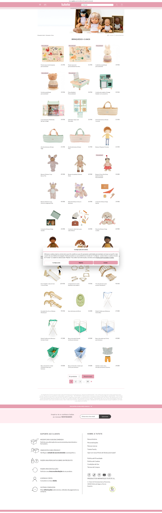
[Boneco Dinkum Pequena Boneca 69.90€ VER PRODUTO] (108, 245)
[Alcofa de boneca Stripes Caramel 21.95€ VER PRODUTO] (108, 108)
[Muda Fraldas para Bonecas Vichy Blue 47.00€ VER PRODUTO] (108, 299)
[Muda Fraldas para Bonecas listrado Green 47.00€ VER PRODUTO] (53, 327)
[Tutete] (69, 5)
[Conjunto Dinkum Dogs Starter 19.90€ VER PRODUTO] (108, 190)
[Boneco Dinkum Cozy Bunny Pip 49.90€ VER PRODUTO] (53, 163)
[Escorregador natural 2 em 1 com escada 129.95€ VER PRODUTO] (53, 272)
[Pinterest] (99, 475)
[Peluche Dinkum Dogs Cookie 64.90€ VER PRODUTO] (108, 217)
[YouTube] (104, 475)
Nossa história (92, 439)
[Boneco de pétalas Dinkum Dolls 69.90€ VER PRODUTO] (80, 163)
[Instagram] (109, 475)
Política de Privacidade (94, 458)
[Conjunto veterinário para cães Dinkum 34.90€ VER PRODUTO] (80, 217)
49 (88, 381)
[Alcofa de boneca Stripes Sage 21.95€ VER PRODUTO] (53, 135)
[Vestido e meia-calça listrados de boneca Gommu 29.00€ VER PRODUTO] (108, 354)
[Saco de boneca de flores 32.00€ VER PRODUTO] (80, 299)
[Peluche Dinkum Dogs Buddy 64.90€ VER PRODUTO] (80, 245)
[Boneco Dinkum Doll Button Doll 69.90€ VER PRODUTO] (53, 245)
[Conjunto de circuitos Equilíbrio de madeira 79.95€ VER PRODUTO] (80, 272)
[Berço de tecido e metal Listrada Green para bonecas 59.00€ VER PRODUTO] (53, 354)
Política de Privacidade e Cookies (105, 257)
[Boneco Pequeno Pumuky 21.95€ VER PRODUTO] (108, 135)
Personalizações (92, 442)
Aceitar (106, 262)
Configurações (56, 262)
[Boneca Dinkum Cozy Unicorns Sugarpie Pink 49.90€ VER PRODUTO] (53, 190)
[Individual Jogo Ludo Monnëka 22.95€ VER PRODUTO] (80, 108)
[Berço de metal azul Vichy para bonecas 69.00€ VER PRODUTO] (108, 327)
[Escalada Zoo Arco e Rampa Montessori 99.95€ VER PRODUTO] (53, 299)
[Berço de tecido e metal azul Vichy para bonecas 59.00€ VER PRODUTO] (80, 354)
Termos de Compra (93, 467)
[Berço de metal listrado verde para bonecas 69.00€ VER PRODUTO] (80, 327)
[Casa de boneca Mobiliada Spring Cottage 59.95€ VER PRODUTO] (53, 108)
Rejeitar (81, 262)
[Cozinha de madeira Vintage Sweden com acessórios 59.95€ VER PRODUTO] (108, 81)
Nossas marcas (92, 446)
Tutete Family (92, 449)
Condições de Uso (93, 464)
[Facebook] (89, 475)
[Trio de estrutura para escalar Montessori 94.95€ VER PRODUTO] (108, 272)
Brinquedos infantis (41, 35)
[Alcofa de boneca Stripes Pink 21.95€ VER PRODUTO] (80, 135)
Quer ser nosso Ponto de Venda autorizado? (101, 452)
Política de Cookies (93, 461)
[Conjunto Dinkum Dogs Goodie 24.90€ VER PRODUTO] (53, 217)
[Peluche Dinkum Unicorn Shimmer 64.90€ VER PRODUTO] (80, 190)
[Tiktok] (94, 475)
